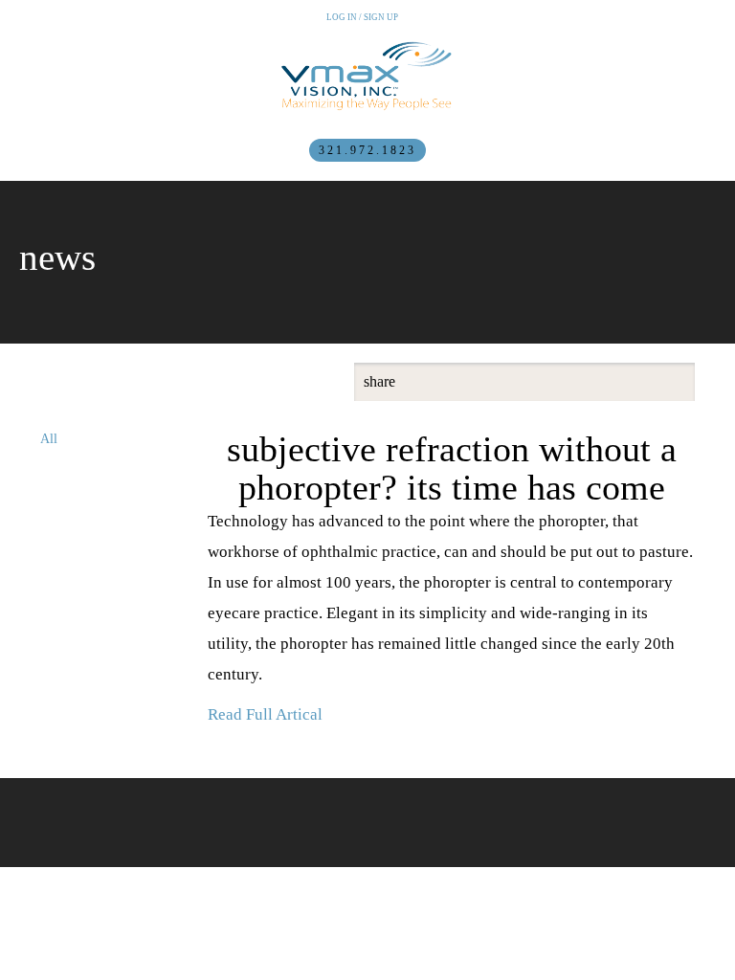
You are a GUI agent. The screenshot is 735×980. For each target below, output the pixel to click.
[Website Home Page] (367, 76)
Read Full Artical (265, 714)
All (48, 439)
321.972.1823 (367, 150)
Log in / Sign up (362, 17)
